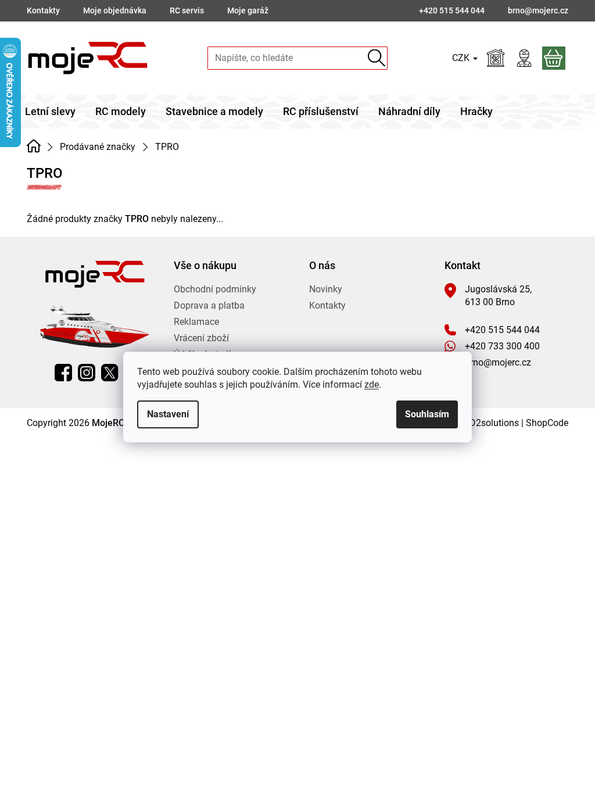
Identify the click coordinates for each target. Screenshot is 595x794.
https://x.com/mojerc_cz (110, 372)
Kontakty (43, 10)
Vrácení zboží (201, 338)
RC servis (187, 10)
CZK (462, 57)
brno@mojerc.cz (498, 362)
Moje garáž (247, 10)
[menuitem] (50, 111)
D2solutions (494, 422)
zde (371, 384)
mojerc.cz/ (86, 372)
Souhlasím (427, 414)
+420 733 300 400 (502, 346)
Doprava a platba (209, 305)
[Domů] (33, 146)
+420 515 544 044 (502, 329)
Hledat (376, 58)
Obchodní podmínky (215, 289)
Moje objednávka (114, 10)
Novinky (325, 289)
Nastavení (168, 414)
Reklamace (196, 321)
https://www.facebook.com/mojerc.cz (63, 372)
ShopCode (547, 422)
